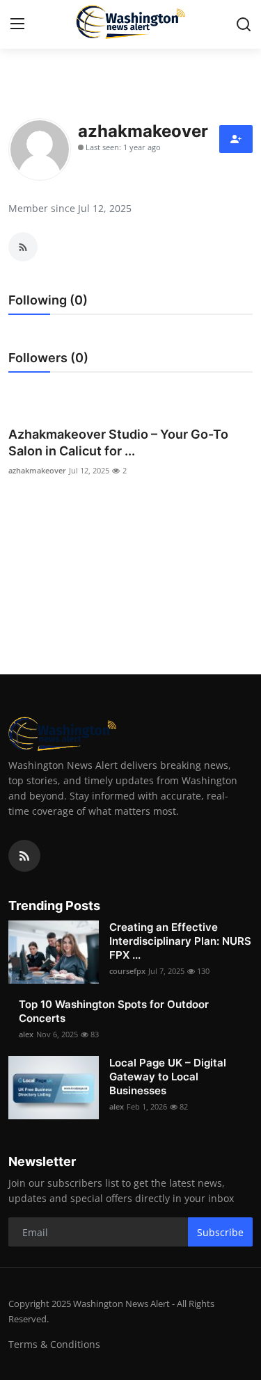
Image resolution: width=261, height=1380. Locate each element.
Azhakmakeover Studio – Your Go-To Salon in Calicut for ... (118, 442)
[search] (243, 24)
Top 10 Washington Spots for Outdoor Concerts (114, 1011)
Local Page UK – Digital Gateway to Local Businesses (167, 1076)
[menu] (17, 24)
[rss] (24, 856)
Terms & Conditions (54, 1344)
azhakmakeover (37, 470)
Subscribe (220, 1232)
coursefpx (127, 971)
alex (26, 1034)
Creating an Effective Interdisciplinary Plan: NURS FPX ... (180, 940)
